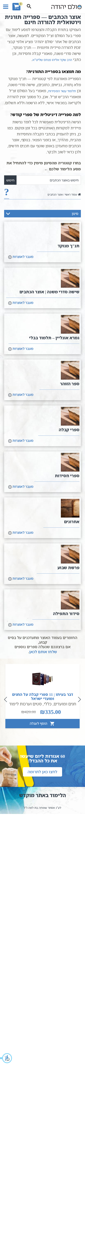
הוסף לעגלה (39, 723)
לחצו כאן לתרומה (42, 771)
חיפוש (10, 180)
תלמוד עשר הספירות (62, 91)
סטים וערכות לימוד (25, 704)
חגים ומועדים (65, 704)
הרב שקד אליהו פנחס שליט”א (52, 59)
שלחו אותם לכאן (43, 651)
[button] (6, 1058)
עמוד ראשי (71, 194)
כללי (48, 704)
